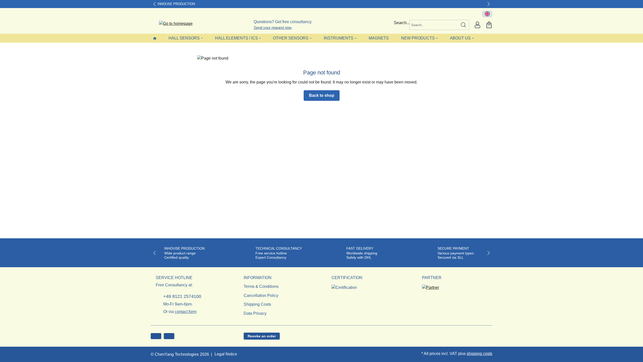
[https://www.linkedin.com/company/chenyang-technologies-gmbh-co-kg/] (169, 336)
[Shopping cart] (489, 25)
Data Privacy (255, 313)
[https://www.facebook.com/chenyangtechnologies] (156, 336)
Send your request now (273, 27)
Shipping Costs (257, 304)
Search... (402, 23)
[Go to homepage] (173, 24)
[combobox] (433, 25)
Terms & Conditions (261, 286)
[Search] (463, 25)
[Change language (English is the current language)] (487, 14)
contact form (185, 311)
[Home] (155, 38)
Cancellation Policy (261, 295)
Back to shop (321, 95)
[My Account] (477, 25)
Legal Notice (226, 354)
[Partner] (430, 286)
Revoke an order (262, 336)
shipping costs (479, 353)
